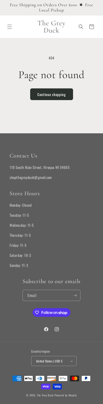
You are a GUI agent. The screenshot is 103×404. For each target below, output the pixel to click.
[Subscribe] (75, 295)
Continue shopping (51, 94)
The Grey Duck (46, 395)
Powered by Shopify (66, 395)
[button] (9, 27)
